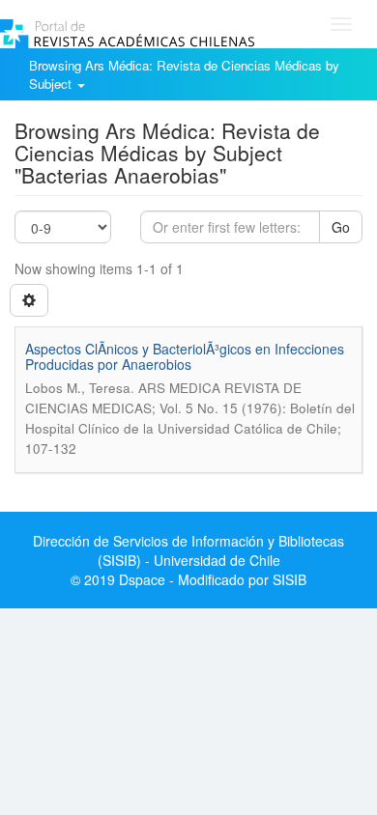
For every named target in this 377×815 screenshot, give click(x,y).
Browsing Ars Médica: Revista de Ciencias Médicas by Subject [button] (184, 74)
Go (341, 227)
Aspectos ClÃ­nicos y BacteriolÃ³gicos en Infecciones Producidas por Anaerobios (184, 356)
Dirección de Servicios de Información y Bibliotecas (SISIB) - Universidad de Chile (188, 550)
